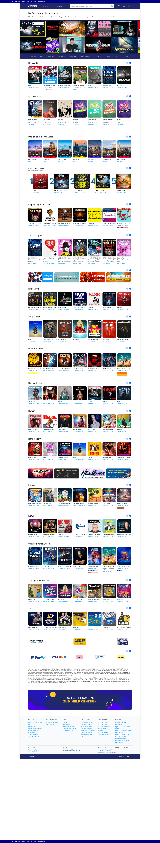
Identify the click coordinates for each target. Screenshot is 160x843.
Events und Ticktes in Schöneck (22, 1)
